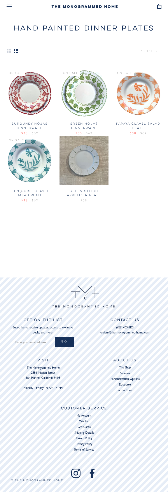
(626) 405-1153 (125, 327)
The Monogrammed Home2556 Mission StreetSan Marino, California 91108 (43, 373)
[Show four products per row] (16, 51)
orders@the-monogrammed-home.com (124, 332)
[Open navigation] (9, 6)
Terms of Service (84, 450)
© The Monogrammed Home (37, 480)
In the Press (124, 390)
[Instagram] (75, 473)
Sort (148, 51)
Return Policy (84, 438)
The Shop (125, 367)
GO (64, 341)
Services (125, 373)
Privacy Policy (84, 444)
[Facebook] (92, 473)
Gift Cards (84, 427)
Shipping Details (84, 432)
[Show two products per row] (9, 51)
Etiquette (125, 384)
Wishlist (84, 421)
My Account (84, 415)
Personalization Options (125, 379)
